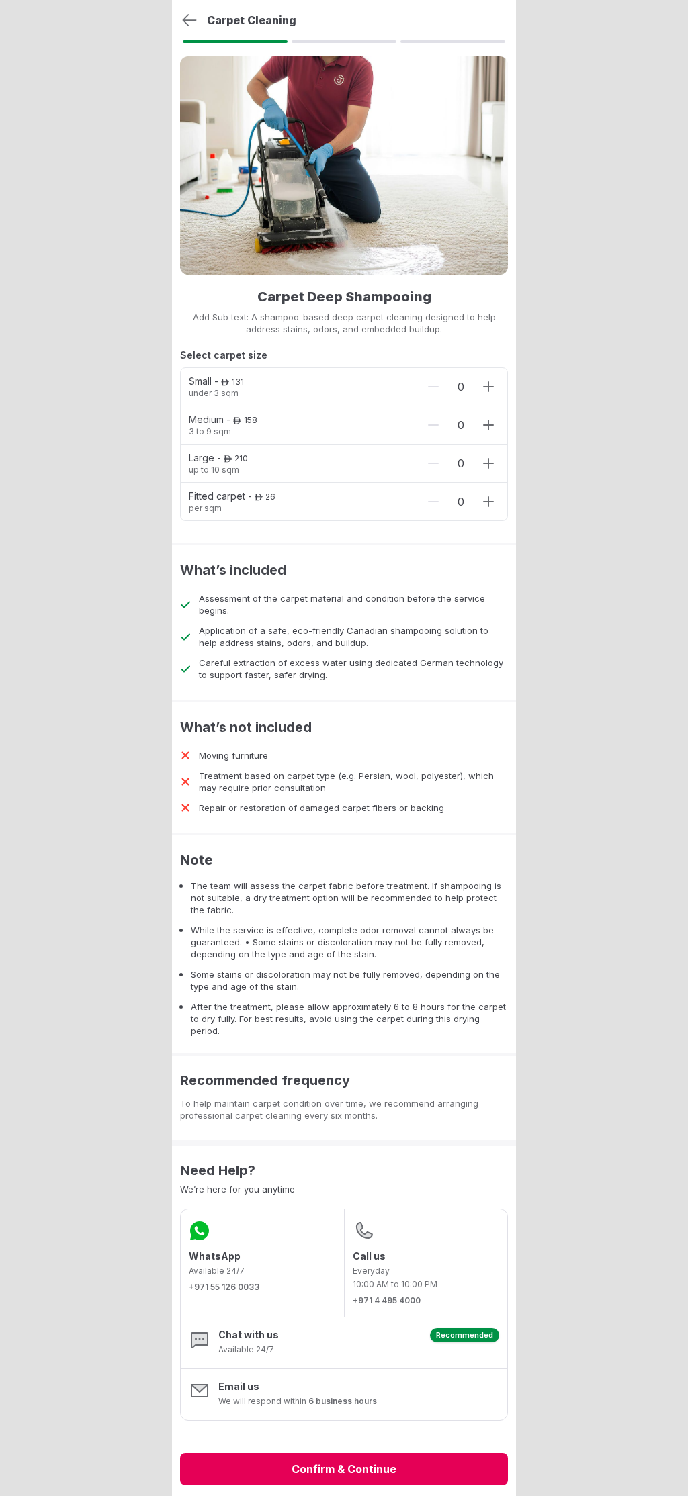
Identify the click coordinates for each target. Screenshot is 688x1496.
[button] (344, 1342)
